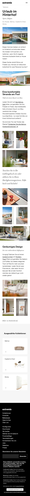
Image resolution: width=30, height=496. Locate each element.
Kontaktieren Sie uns (9, 441)
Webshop (5, 445)
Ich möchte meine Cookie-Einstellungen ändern (15, 492)
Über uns (5, 422)
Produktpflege (7, 436)
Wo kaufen (6, 431)
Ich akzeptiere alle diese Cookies (15, 489)
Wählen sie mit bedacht (10, 434)
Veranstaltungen (7, 438)
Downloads (6, 429)
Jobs (3, 443)
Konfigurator (6, 427)
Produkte (5, 415)
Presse (4, 448)
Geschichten (6, 420)
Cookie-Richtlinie (20, 486)
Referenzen (6, 418)
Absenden (23, 456)
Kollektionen (6, 413)
